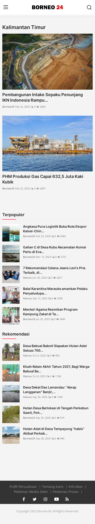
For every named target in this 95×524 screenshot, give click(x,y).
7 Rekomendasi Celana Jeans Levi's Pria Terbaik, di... (54, 270)
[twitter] (35, 499)
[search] (89, 7)
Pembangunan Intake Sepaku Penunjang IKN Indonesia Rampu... (42, 97)
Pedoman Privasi (66, 491)
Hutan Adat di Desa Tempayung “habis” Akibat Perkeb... (53, 431)
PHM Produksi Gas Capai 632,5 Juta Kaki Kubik (42, 179)
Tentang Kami (53, 486)
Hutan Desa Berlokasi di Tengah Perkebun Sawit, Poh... (56, 410)
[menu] (6, 7)
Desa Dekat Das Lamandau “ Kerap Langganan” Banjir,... (49, 389)
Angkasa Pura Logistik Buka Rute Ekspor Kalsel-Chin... (55, 228)
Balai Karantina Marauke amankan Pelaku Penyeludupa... (55, 291)
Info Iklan (76, 486)
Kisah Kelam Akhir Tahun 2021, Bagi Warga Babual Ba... (56, 369)
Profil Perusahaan (24, 486)
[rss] (67, 499)
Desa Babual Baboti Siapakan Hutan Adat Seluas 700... (55, 348)
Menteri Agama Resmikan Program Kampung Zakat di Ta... (50, 311)
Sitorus (27, 277)
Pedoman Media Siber (31, 491)
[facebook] (24, 499)
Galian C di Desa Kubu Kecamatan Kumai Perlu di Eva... (54, 249)
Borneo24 (8, 106)
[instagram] (45, 499)
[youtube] (56, 499)
